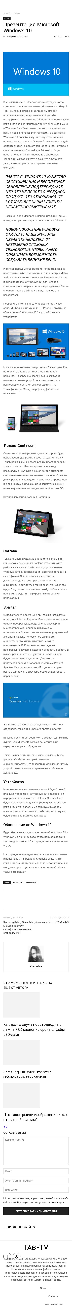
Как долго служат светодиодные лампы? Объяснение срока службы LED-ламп (34, 1029)
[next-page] (7, 1127)
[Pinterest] (22, 44)
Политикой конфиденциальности (44, 1266)
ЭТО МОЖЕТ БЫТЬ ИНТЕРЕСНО (27, 983)
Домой (6, 13)
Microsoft (17, 882)
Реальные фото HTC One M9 (52, 922)
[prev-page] (4, 1127)
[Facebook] (6, 44)
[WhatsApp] (29, 44)
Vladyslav (11, 36)
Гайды (17, 13)
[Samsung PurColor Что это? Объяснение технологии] (36, 1052)
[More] (37, 44)
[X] (14, 44)
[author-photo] (36, 961)
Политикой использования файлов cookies (35, 1269)
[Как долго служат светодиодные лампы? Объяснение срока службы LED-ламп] (36, 1005)
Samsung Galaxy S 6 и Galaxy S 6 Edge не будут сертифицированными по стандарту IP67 (19, 927)
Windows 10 (31, 882)
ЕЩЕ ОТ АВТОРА (15, 988)
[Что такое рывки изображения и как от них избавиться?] (36, 1095)
